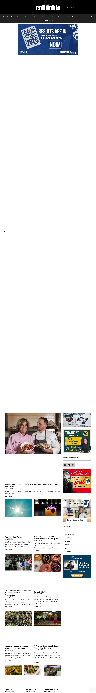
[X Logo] (69, 465)
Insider (27, 17)
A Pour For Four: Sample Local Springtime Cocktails (46, 647)
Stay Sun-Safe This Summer (16, 537)
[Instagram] (73, 465)
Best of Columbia (70, 534)
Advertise (90, 17)
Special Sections (47, 20)
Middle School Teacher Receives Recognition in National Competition (18, 593)
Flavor (19, 17)
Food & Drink (69, 538)
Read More (8, 496)
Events (51, 17)
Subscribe (71, 17)
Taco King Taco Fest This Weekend (32, 690)
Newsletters (80, 17)
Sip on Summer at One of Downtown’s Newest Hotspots (46, 537)
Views (43, 17)
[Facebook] (65, 465)
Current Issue (61, 17)
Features (36, 17)
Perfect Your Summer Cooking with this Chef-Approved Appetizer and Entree (31, 485)
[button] (6, 232)
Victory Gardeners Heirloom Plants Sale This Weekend (16, 647)
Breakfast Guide (40, 592)
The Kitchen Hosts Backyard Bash (51, 690)
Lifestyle (67, 541)
